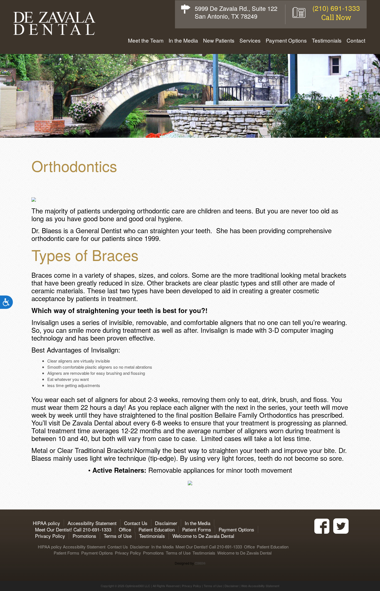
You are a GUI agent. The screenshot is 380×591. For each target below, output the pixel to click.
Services (250, 40)
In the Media (183, 40)
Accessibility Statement (92, 522)
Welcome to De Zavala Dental (203, 535)
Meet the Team (146, 40)
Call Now (336, 17)
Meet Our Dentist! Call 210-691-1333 (73, 529)
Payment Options (286, 40)
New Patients (219, 40)
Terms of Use (118, 535)
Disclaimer (166, 522)
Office (125, 529)
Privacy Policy (50, 535)
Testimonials (327, 40)
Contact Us (135, 522)
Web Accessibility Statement (260, 585)
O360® (200, 563)
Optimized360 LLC (137, 585)
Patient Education (157, 529)
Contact (356, 40)
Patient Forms (196, 529)
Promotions (84, 535)
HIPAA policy (45, 522)
